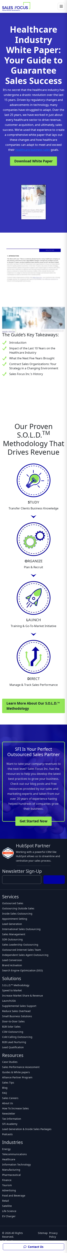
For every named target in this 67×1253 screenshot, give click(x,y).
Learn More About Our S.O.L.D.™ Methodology (33, 706)
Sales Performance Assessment (20, 1067)
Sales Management (13, 934)
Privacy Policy (53, 1234)
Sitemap (43, 1233)
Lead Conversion (12, 960)
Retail (5, 1200)
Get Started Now (33, 821)
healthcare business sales (32, 150)
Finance (6, 1180)
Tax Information (11, 1118)
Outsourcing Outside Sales (18, 908)
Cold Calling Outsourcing (17, 1037)
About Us (7, 1103)
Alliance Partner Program (17, 1077)
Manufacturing (11, 1169)
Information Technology (16, 1164)
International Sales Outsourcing (21, 929)
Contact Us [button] (35, 1247)
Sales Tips (8, 1082)
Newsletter (8, 1113)
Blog (5, 1087)
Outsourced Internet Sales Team (21, 949)
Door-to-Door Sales (13, 1021)
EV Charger (9, 1216)
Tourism (7, 1185)
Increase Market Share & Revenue (22, 995)
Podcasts (7, 1134)
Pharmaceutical (11, 1175)
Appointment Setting (14, 918)
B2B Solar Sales (11, 1026)
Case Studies (10, 1062)
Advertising (9, 1190)
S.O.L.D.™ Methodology (15, 985)
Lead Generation (12, 924)
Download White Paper (33, 161)
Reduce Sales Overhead (16, 1011)
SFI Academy (9, 1124)
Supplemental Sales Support (19, 1006)
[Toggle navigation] (61, 6)
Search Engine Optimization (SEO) (22, 970)
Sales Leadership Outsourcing (20, 944)
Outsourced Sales (12, 903)
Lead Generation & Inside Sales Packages (26, 1129)
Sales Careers (10, 1098)
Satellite (7, 1206)
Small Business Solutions (17, 1016)
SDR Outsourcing (12, 939)
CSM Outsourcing (12, 1031)
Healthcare (8, 1159)
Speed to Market (12, 990)
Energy (6, 1149)
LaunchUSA (9, 1000)
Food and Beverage (13, 1195)
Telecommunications (14, 1154)
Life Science (9, 1211)
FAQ (4, 1093)
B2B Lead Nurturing (14, 1042)
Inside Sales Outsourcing (17, 913)
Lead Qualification (13, 1047)
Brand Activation (12, 965)
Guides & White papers (16, 1072)
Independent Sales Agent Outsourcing (25, 955)
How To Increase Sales (15, 1108)
